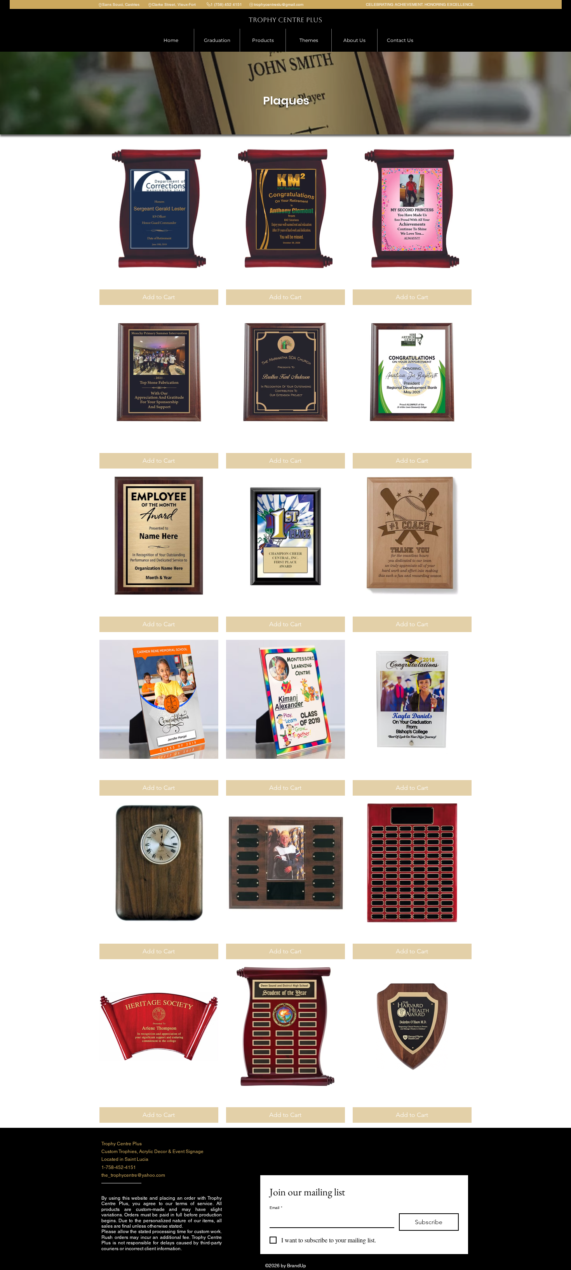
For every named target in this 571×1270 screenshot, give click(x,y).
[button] (263, 40)
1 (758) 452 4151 (226, 4)
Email (276, 1208)
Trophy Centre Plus (285, 20)
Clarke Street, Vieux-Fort (174, 4)
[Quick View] (158, 208)
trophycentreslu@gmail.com (278, 4)
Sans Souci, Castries (120, 4)
